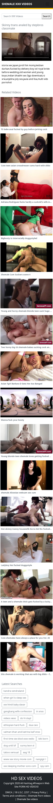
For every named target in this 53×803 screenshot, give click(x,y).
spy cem (44, 766)
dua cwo (33, 725)
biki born (43, 738)
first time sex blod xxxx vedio (19, 738)
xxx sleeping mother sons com (20, 766)
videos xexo (10, 718)
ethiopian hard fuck (14, 725)
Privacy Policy (39, 792)
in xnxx (40, 711)
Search (46, 16)
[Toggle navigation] (47, 4)
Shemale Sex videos (27, 799)
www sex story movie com (18, 759)
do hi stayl (25, 718)
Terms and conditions (14, 795)
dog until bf (10, 745)
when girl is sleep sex (15, 697)
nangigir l (41, 759)
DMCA (8, 792)
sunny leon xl (27, 745)
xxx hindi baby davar (14, 704)
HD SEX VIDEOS (26, 778)
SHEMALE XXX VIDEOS (17, 4)
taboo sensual (11, 752)
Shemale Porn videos (39, 795)
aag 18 (26, 752)
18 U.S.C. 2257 (21, 792)
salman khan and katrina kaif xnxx (22, 731)
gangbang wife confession (18, 711)
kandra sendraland (14, 690)
